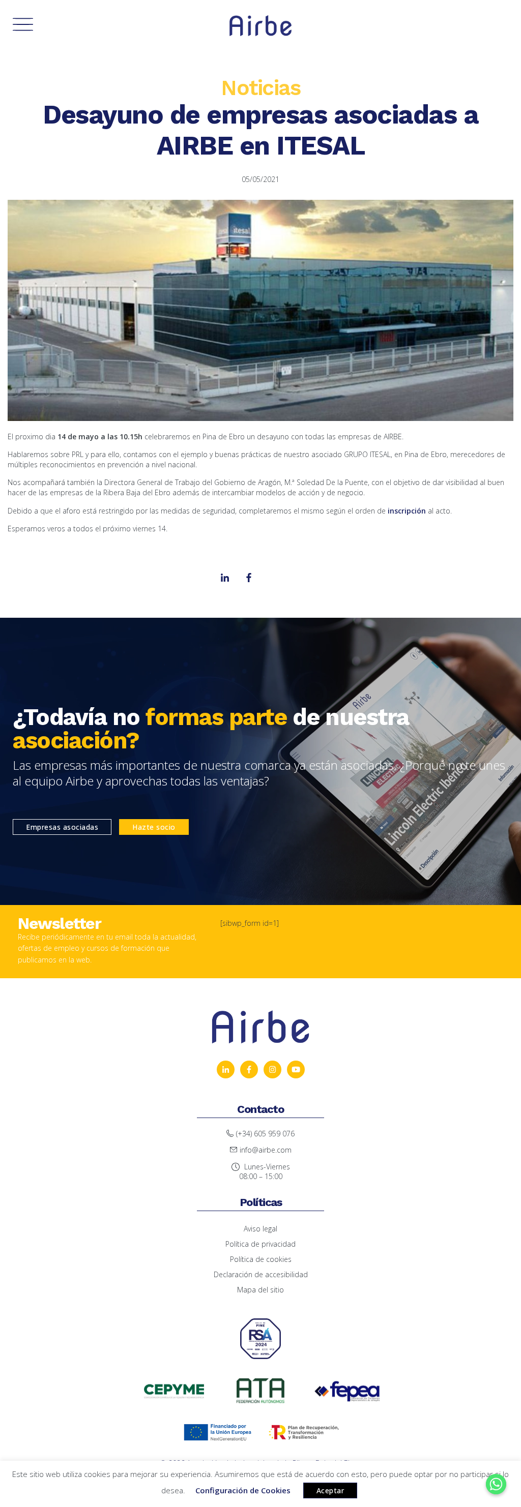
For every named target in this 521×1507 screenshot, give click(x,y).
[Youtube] (296, 577)
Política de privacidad (260, 1244)
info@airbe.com (266, 1150)
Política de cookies (261, 1259)
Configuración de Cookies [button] (243, 1490)
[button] (62, 827)
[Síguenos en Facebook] (249, 1069)
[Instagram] (272, 577)
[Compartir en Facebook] (225, 577)
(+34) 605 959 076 (265, 1133)
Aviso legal (260, 1228)
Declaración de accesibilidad (261, 1274)
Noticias (260, 87)
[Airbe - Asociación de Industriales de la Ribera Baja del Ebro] (261, 26)
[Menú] (23, 25)
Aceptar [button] (330, 1490)
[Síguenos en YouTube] (226, 1069)
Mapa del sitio (260, 1289)
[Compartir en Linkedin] (248, 577)
